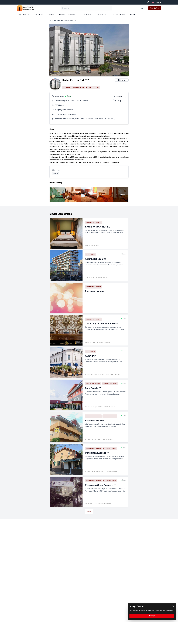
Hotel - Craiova (92, 87)
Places (60, 20)
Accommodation (118, 15)
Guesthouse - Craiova (109, 416)
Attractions (39, 15)
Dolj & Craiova (24, 15)
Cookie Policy (170, 610)
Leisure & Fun (101, 15)
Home (54, 20)
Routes (51, 15)
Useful (132, 15)
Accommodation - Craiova (73, 87)
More (89, 511)
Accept (152, 616)
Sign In (142, 8)
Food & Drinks (85, 15)
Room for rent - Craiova (93, 383)
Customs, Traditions (67, 15)
